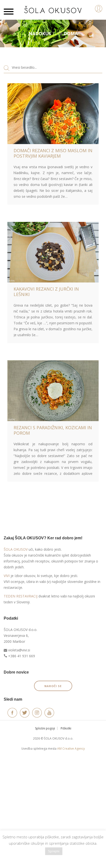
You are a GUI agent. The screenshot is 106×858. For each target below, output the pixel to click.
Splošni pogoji (45, 728)
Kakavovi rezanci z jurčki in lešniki (46, 291)
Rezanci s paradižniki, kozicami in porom (53, 430)
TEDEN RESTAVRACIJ (20, 596)
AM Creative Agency (71, 748)
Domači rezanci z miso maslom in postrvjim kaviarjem (53, 153)
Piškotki (66, 728)
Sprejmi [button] (53, 851)
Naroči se (53, 686)
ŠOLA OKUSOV (16, 549)
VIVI (7, 575)
